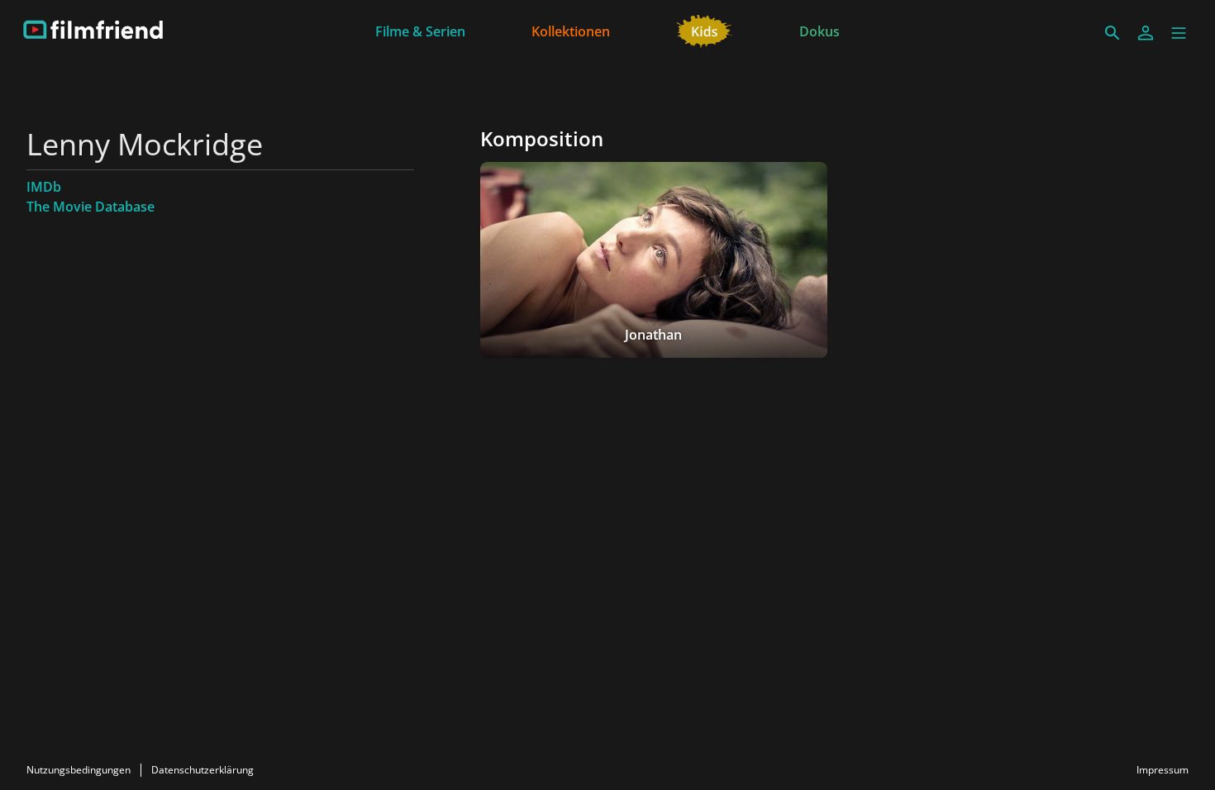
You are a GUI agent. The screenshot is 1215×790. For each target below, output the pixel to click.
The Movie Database (90, 207)
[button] (1178, 33)
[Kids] (704, 29)
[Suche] (1112, 33)
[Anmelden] (1145, 33)
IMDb (43, 187)
